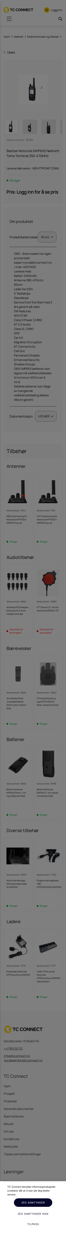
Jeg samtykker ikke (33, 1213)
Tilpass (33, 1224)
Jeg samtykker (33, 1202)
